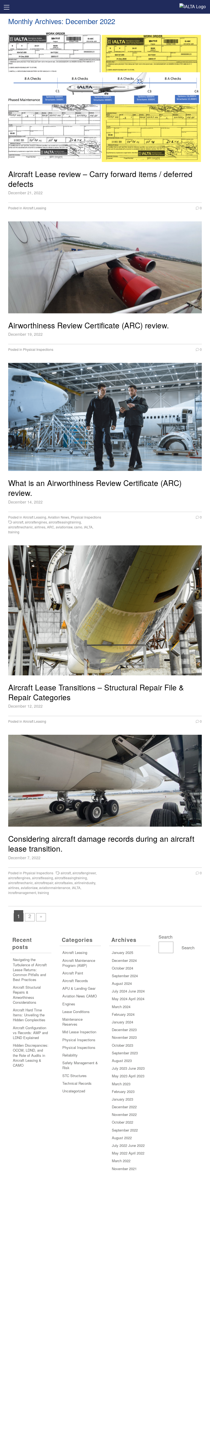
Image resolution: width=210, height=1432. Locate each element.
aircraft (18, 522)
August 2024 (122, 983)
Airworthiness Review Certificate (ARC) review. (88, 325)
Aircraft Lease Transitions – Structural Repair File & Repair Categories (96, 692)
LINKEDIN (108, 1363)
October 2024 (122, 968)
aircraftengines (36, 522)
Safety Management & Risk (80, 1065)
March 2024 (121, 1006)
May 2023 (119, 1075)
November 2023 (124, 1037)
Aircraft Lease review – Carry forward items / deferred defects (100, 179)
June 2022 (136, 1145)
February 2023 (123, 1091)
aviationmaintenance (54, 887)
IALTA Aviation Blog (105, 1280)
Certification (105, 1272)
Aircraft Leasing (34, 208)
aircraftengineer (84, 872)
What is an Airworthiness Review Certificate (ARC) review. (95, 488)
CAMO (91, 996)
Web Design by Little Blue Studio (105, 1422)
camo (78, 527)
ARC (50, 527)
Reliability (70, 1055)
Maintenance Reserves (72, 1022)
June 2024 (136, 991)
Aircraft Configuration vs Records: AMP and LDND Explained (30, 1032)
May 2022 (119, 1153)
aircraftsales (64, 882)
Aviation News (58, 517)
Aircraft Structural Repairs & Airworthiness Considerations (27, 995)
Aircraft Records (75, 980)
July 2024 (119, 991)
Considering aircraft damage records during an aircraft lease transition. (101, 844)
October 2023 (122, 1045)
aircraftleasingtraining (65, 522)
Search (166, 937)
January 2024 (122, 1022)
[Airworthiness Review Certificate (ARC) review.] (105, 267)
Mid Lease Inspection (79, 1031)
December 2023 (124, 1029)
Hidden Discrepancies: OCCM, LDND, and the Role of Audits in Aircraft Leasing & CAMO (30, 1055)
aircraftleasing (42, 877)
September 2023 (125, 1052)
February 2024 (123, 1014)
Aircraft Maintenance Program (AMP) (78, 963)
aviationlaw (64, 527)
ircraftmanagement (22, 892)
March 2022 (121, 1160)
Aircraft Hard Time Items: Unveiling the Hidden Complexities (29, 1014)
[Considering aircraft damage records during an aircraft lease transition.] (105, 781)
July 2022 (119, 1145)
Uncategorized (73, 1090)
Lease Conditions (76, 1011)
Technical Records (77, 1083)
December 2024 (124, 960)
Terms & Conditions (105, 1297)
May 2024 (119, 998)
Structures (78, 1075)
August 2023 (122, 1060)
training (13, 532)
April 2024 (136, 998)
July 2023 (119, 1068)
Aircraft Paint (72, 973)
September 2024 (125, 975)
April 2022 (136, 1153)
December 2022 (124, 1106)
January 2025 (122, 952)
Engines (68, 1003)
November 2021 (124, 1168)
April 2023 (136, 1075)
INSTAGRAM (107, 1380)
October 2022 (122, 1122)
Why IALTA (105, 1255)
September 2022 (125, 1130)
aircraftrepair (43, 882)
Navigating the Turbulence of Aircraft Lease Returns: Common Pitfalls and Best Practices (30, 969)
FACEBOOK (107, 1372)
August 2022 (122, 1137)
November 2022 (124, 1114)
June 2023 (136, 1068)
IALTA (88, 527)
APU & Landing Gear (78, 988)
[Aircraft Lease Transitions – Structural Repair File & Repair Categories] (105, 610)
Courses (105, 1263)
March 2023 (121, 1083)
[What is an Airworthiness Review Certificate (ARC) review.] (105, 417)
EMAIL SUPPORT (108, 1334)
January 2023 (122, 1099)
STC (65, 1075)
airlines (39, 527)
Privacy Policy (105, 1289)
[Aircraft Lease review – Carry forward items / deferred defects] (105, 96)
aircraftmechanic (20, 527)
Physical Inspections (38, 349)
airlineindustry (84, 882)
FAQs (105, 1306)
